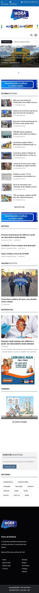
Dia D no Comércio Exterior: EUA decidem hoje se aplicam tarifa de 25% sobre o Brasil (22, 42)
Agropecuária (23, 482)
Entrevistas (25, 566)
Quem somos (6, 563)
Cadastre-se (27, 2)
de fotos (9, 263)
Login (36, 2)
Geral (16, 491)
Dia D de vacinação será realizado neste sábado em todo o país (25, 187)
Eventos (6, 491)
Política (17, 495)
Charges (24, 569)
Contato (5, 569)
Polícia (6, 495)
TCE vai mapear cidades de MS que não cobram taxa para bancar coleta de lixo (24, 197)
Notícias (24, 560)
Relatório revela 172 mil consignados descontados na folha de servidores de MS (24, 176)
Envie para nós (9, 467)
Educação (18, 486)
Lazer (26, 491)
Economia (6, 486)
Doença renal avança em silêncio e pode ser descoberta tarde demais (17, 342)
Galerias (24, 572)
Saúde (27, 495)
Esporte (31, 486)
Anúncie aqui (6, 566)
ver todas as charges (19, 422)
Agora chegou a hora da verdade (15, 254)
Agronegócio (8, 482)
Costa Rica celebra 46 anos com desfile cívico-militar (19, 300)
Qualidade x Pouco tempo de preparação (18, 245)
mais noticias (19, 207)
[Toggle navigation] (36, 35)
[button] (36, 41)
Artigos (24, 563)
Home (4, 560)
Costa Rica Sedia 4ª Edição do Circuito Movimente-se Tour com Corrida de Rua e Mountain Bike (25, 155)
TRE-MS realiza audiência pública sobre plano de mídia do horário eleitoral (25, 134)
